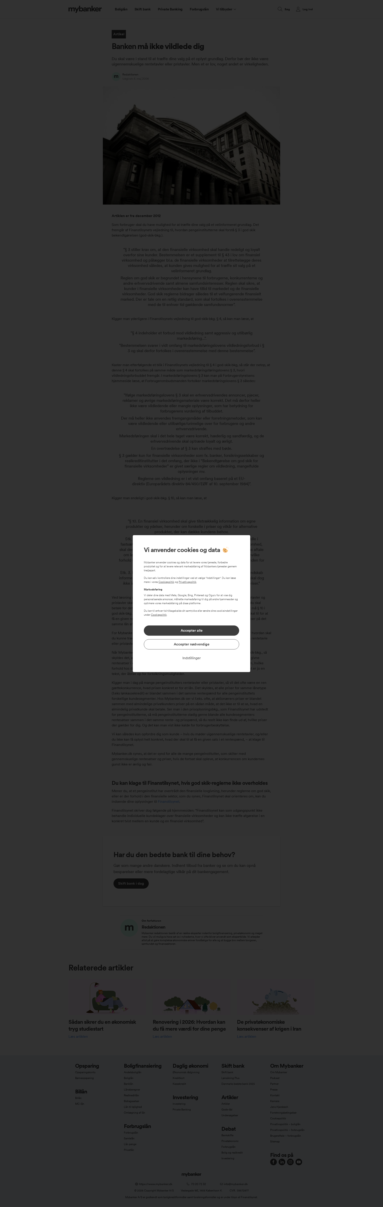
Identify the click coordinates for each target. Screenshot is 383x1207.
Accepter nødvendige (191, 644)
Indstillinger (191, 658)
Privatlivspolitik (187, 582)
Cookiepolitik (166, 582)
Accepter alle (192, 630)
